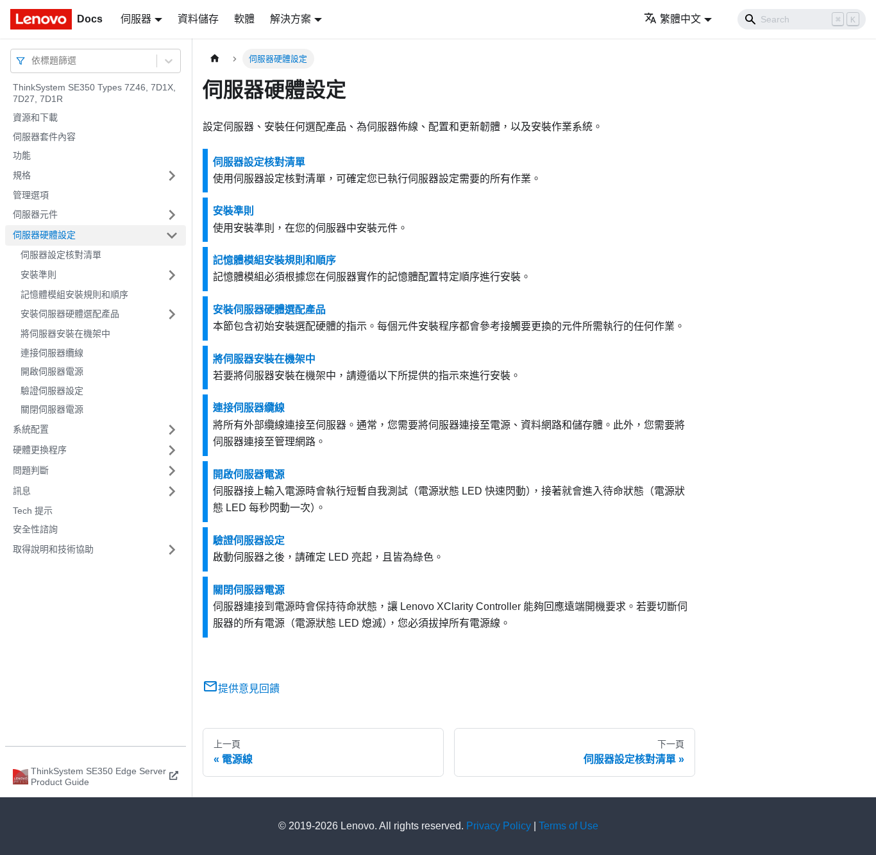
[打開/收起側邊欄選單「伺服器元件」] (172, 215)
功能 (22, 155)
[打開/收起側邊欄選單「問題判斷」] (172, 471)
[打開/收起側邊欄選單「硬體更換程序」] (172, 450)
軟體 (244, 18)
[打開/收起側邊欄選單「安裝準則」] (172, 275)
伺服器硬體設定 (44, 235)
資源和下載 (35, 117)
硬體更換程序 (40, 449)
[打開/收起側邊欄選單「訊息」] (172, 491)
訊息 (22, 491)
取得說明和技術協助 (53, 549)
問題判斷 (31, 470)
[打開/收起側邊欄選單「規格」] (172, 175)
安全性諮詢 (35, 529)
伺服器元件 (35, 214)
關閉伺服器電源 (52, 409)
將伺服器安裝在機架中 (65, 333)
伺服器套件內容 (44, 136)
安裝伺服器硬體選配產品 (70, 314)
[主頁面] (215, 59)
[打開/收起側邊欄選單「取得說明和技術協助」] (172, 549)
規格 (22, 175)
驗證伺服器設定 (52, 390)
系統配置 (31, 429)
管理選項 (31, 195)
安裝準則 (38, 274)
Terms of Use (568, 825)
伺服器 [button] (136, 18)
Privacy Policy (498, 825)
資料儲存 (198, 18)
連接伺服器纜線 (52, 353)
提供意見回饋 (249, 688)
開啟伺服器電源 (52, 371)
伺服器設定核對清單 (61, 255)
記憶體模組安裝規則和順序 (74, 294)
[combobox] (32, 60)
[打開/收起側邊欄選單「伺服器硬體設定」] (172, 235)
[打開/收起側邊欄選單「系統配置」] (172, 429)
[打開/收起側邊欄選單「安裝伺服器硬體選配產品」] (172, 314)
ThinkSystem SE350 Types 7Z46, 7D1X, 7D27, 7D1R (94, 93)
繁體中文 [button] (680, 18)
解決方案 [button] (290, 18)
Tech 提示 (33, 510)
